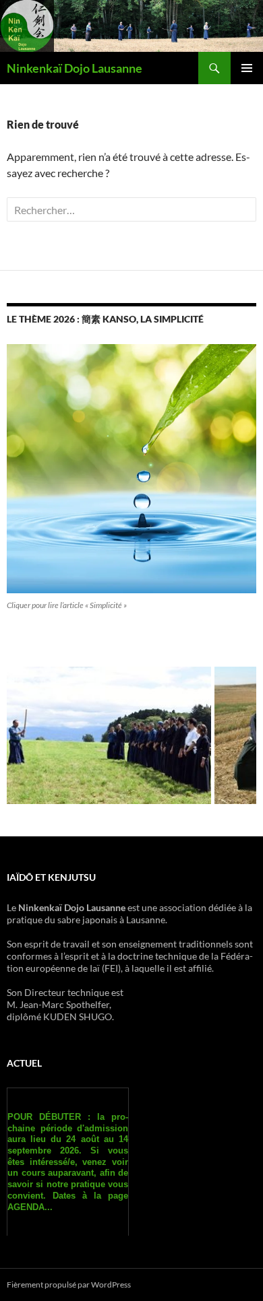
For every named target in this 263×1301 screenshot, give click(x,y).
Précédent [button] (23, 732)
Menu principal (247, 68)
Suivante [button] (239, 732)
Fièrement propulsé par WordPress (69, 1284)
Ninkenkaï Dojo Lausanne (74, 68)
